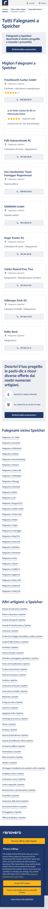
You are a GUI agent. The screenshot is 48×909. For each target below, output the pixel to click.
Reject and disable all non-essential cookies (22, 891)
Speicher (5, 12)
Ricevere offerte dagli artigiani (24, 841)
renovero (5, 9)
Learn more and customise (22, 899)
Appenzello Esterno (35, 9)
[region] (22, 876)
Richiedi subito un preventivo (24, 415)
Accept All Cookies (22, 883)
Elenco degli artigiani (18, 9)
